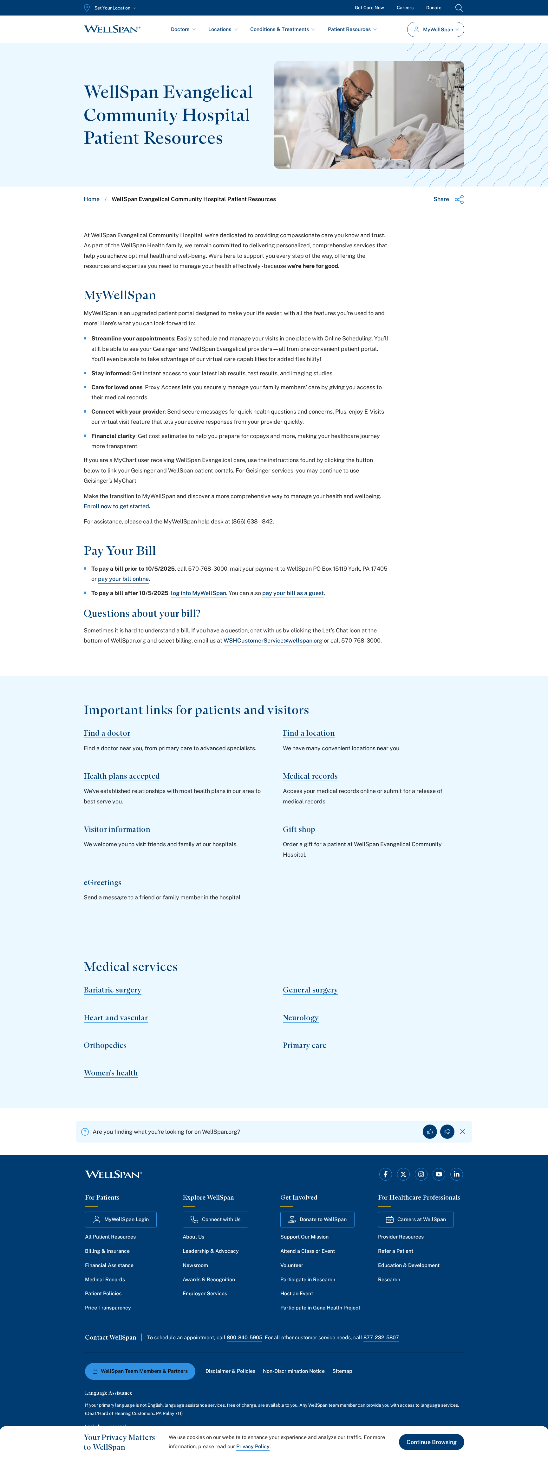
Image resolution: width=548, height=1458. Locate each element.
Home (92, 199)
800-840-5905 (244, 1337)
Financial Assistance (109, 1265)
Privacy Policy (253, 1446)
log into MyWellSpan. (199, 593)
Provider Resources (401, 1237)
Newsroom (195, 1265)
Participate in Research (307, 1280)
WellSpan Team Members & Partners (144, 1371)
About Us (193, 1237)
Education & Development (409, 1265)
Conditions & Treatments (279, 29)
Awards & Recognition (209, 1280)
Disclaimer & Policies (230, 1371)
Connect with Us (221, 1219)
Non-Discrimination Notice (294, 1371)
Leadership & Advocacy (211, 1251)
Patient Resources (349, 29)
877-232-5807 (381, 1337)
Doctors (180, 29)
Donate (433, 7)
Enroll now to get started (116, 506)
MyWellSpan (438, 30)
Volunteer (291, 1265)
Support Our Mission (304, 1237)
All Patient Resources (110, 1237)
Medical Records (105, 1280)
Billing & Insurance (107, 1251)
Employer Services (205, 1293)
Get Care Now (369, 7)
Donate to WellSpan (323, 1219)
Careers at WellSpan (421, 1219)
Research (389, 1280)
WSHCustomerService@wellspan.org (273, 640)
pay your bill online (123, 578)
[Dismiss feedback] (462, 1131)
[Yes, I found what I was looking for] (430, 1132)
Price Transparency (108, 1308)
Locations (219, 29)
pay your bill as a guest (293, 593)
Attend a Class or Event (307, 1251)
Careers (405, 7)
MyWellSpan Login (126, 1219)
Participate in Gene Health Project (320, 1308)
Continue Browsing (432, 1442)
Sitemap (342, 1371)
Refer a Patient (395, 1251)
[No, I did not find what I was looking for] (447, 1132)
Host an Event (296, 1293)
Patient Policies (103, 1293)
